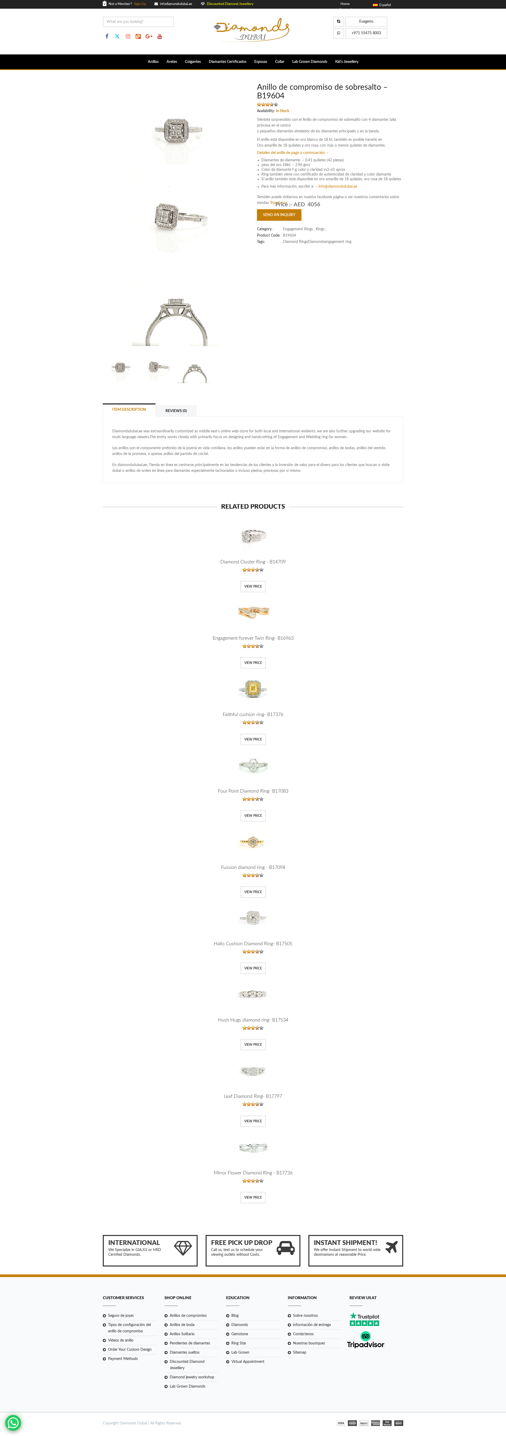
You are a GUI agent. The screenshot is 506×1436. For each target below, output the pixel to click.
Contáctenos (303, 1334)
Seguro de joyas (121, 1316)
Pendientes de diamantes (190, 1343)
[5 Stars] (276, 104)
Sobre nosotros (305, 1316)
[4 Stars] (272, 104)
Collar (279, 62)
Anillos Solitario (182, 1334)
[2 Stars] (263, 104)
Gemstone (239, 1334)
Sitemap (299, 1352)
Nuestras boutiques (309, 1343)
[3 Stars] (267, 104)
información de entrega (312, 1325)
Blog (235, 1316)
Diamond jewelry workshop (192, 1377)
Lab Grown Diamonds (309, 62)
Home (345, 4)
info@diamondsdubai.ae (337, 186)
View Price (253, 586)
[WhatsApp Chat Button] (13, 1423)
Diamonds (239, 1325)
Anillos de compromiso (188, 1316)
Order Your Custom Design (130, 1350)
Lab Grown (240, 1352)
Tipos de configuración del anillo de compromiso (129, 1328)
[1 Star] (259, 104)
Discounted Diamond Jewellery (187, 1365)
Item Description (129, 410)
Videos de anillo (120, 1340)
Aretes (172, 62)
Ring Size (238, 1343)
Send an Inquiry (279, 215)
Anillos (153, 62)
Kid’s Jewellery (346, 62)
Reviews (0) (176, 411)
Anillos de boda (182, 1325)
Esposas (260, 62)
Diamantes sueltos (185, 1352)
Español (384, 5)
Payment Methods (123, 1359)
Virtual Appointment (247, 1362)
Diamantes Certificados (227, 62)
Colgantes (193, 62)
